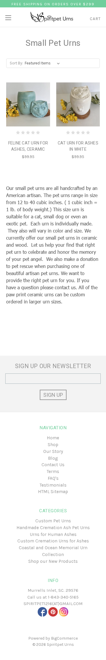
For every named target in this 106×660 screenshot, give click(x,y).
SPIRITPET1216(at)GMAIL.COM (53, 603)
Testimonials (53, 485)
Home (53, 437)
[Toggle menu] (8, 15)
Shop (53, 444)
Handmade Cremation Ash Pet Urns (53, 527)
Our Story (53, 451)
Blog (53, 458)
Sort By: (16, 63)
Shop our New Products (53, 561)
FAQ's (53, 478)
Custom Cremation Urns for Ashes (53, 541)
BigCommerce (64, 638)
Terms (53, 471)
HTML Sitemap (53, 491)
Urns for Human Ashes (53, 534)
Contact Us (53, 464)
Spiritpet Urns (60, 644)
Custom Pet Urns (53, 521)
